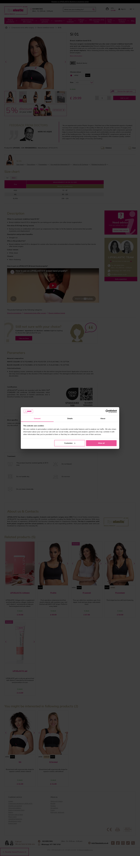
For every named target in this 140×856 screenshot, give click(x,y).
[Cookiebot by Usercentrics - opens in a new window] (107, 411)
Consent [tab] (37, 418)
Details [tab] (70, 418)
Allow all (101, 443)
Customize (68, 443)
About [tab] (102, 418)
